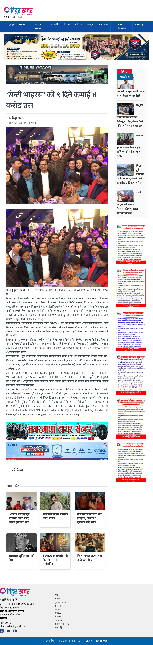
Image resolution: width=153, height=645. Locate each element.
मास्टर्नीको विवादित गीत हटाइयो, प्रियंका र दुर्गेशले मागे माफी (89, 518)
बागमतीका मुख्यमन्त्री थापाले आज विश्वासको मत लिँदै (131, 93)
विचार (67, 24)
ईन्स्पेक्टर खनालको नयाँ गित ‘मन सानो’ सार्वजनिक (55, 559)
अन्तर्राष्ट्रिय (139, 24)
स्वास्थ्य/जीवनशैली (121, 26)
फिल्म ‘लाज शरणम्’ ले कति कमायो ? (89, 557)
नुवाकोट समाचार (39, 26)
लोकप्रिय (125, 77)
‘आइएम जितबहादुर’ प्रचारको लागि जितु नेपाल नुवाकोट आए (19, 518)
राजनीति (55, 24)
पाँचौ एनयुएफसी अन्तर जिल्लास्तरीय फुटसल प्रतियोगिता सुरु (129, 203)
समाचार (23, 24)
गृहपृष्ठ (11, 24)
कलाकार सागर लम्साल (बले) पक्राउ (55, 516)
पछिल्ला (124, 72)
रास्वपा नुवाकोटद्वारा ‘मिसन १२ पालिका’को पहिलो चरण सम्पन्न (130, 146)
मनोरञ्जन (103, 24)
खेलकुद (90, 24)
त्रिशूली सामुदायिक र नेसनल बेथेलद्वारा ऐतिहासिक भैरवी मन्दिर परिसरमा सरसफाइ (130, 115)
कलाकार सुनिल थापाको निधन (21, 557)
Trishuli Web (100, 641)
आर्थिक (78, 24)
